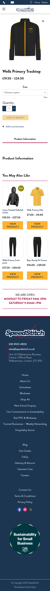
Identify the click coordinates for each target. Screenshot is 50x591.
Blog (25, 445)
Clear (45, 97)
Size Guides (25, 451)
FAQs (25, 457)
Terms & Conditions (25, 496)
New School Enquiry (25, 406)
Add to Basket (16, 117)
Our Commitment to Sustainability (25, 412)
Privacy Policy (25, 502)
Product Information (25, 139)
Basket (45, 2)
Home (37, 2)
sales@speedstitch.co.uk (22, 349)
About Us (25, 381)
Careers (25, 475)
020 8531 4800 (18, 344)
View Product (13, 225)
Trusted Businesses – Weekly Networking (25, 424)
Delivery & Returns (25, 463)
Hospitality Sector (25, 430)
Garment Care (25, 469)
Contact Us (25, 490)
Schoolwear (25, 387)
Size (25, 86)
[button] (43, 21)
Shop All (25, 399)
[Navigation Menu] (3, 9)
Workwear (25, 393)
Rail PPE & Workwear (25, 418)
